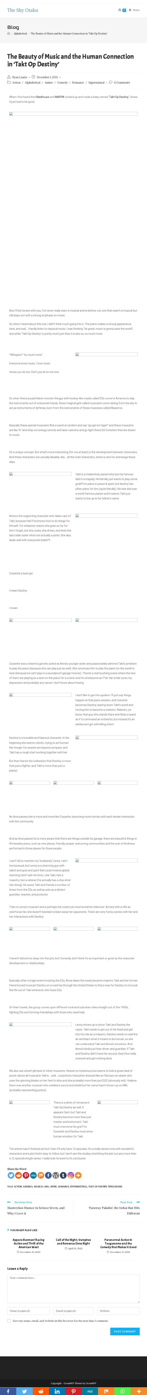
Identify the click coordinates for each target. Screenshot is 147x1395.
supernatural (78, 1186)
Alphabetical (32, 82)
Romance (78, 82)
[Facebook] (48, 1175)
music (53, 1186)
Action (16, 82)
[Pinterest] (26, 1175)
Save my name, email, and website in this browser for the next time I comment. (60, 1321)
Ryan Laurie (19, 77)
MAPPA (60, 96)
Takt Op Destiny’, (119, 96)
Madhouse (43, 96)
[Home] (8, 33)
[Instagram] (70, 1175)
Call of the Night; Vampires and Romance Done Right (73, 1241)
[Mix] (41, 1175)
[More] (78, 1175)
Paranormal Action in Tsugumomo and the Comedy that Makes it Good (118, 1243)
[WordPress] (55, 1175)
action (18, 1186)
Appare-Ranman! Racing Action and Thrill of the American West (29, 1243)
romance (63, 1186)
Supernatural (96, 82)
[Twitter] (11, 1175)
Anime (49, 82)
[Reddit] (18, 1175)
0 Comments (122, 82)
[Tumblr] (63, 1175)
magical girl (41, 1186)
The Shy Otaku (22, 10)
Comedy (62, 82)
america (28, 1186)
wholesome (115, 1186)
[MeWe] (33, 1175)
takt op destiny (97, 1186)
